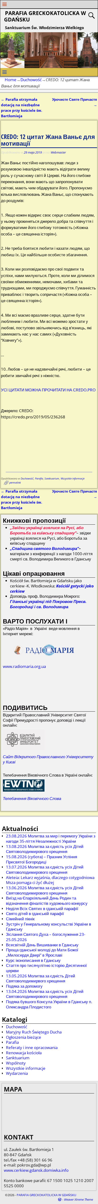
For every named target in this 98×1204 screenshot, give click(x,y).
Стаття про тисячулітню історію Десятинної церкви (46, 968)
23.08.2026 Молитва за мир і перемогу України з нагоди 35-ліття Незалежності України (50, 838)
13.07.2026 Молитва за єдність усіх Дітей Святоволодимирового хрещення (44, 869)
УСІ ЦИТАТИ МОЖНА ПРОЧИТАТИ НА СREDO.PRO (48, 390)
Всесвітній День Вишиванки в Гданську (42, 945)
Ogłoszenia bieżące (23, 1037)
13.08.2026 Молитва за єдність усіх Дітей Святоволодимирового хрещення (44, 849)
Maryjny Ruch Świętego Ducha (34, 1032)
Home (10, 79)
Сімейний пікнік (20, 919)
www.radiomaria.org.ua (24, 666)
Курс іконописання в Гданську (33, 960)
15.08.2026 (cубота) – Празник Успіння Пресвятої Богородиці (41, 859)
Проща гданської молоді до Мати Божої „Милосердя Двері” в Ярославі (42, 952)
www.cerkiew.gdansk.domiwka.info (36, 1170)
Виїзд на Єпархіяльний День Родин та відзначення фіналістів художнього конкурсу (47, 900)
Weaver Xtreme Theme (78, 1199)
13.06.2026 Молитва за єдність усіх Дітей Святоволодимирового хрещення (44, 890)
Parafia (39, 478)
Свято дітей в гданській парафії (35, 913)
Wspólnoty (16, 1063)
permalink (15, 482)
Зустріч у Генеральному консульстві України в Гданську (48, 926)
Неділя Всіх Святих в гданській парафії (42, 908)
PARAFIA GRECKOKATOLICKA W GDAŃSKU (45, 16)
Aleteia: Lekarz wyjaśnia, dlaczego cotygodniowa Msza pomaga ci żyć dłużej (50, 880)
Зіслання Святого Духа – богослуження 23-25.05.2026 (45, 937)
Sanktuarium (51, 478)
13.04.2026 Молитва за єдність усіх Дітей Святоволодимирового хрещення (44, 994)
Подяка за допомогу (24, 986)
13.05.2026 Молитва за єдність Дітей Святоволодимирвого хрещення (40, 978)
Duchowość (31, 79)
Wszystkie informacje (72, 478)
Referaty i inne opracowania (32, 1047)
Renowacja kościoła (24, 1052)
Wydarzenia (17, 1073)
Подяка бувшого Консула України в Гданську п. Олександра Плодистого (49, 1004)
